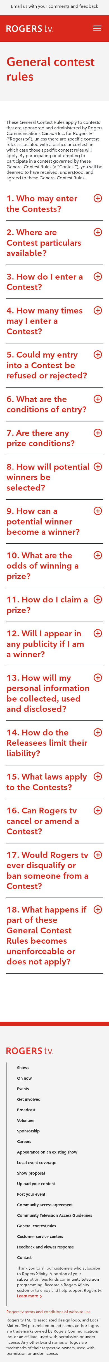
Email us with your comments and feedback (54, 6)
